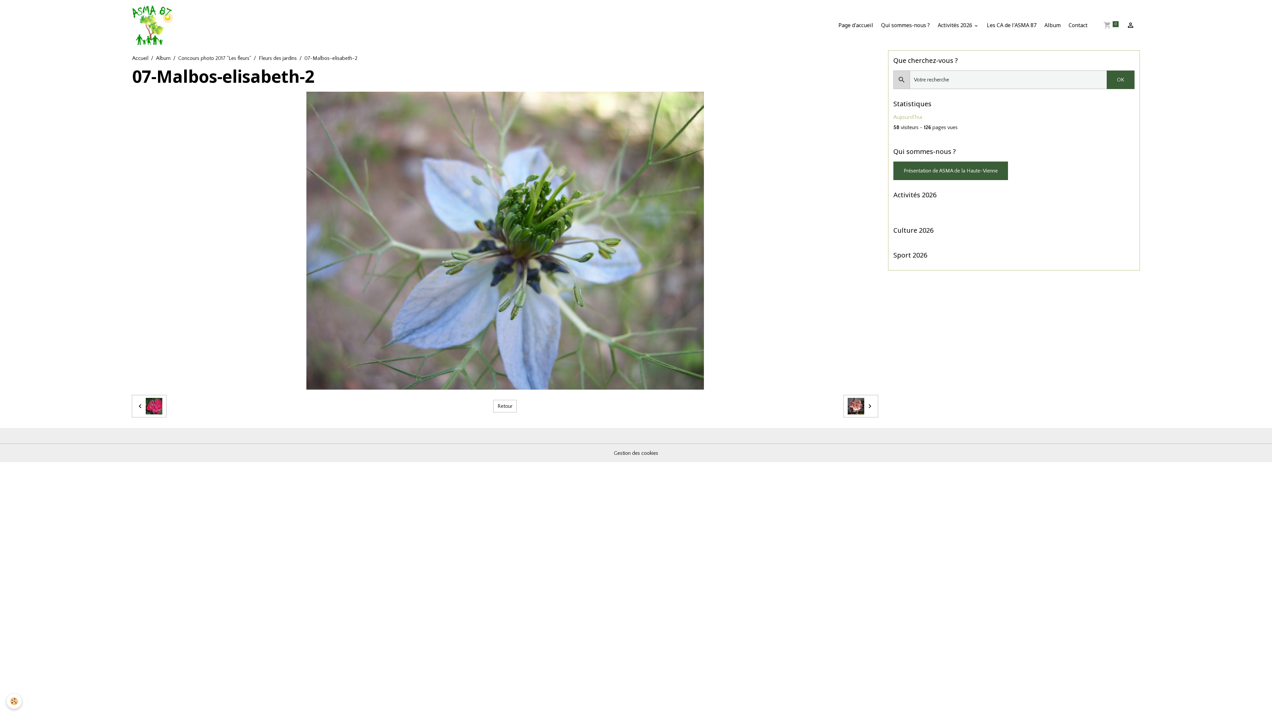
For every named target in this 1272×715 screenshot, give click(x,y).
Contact (1078, 25)
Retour (505, 406)
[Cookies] (14, 701)
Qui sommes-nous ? (905, 25)
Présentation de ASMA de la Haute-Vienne (951, 171)
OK (1120, 80)
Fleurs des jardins (278, 58)
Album (1052, 25)
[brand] (154, 25)
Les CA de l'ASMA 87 (1011, 25)
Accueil (140, 58)
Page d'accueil (855, 25)
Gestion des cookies (636, 453)
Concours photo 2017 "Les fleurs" (214, 58)
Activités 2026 (956, 25)
